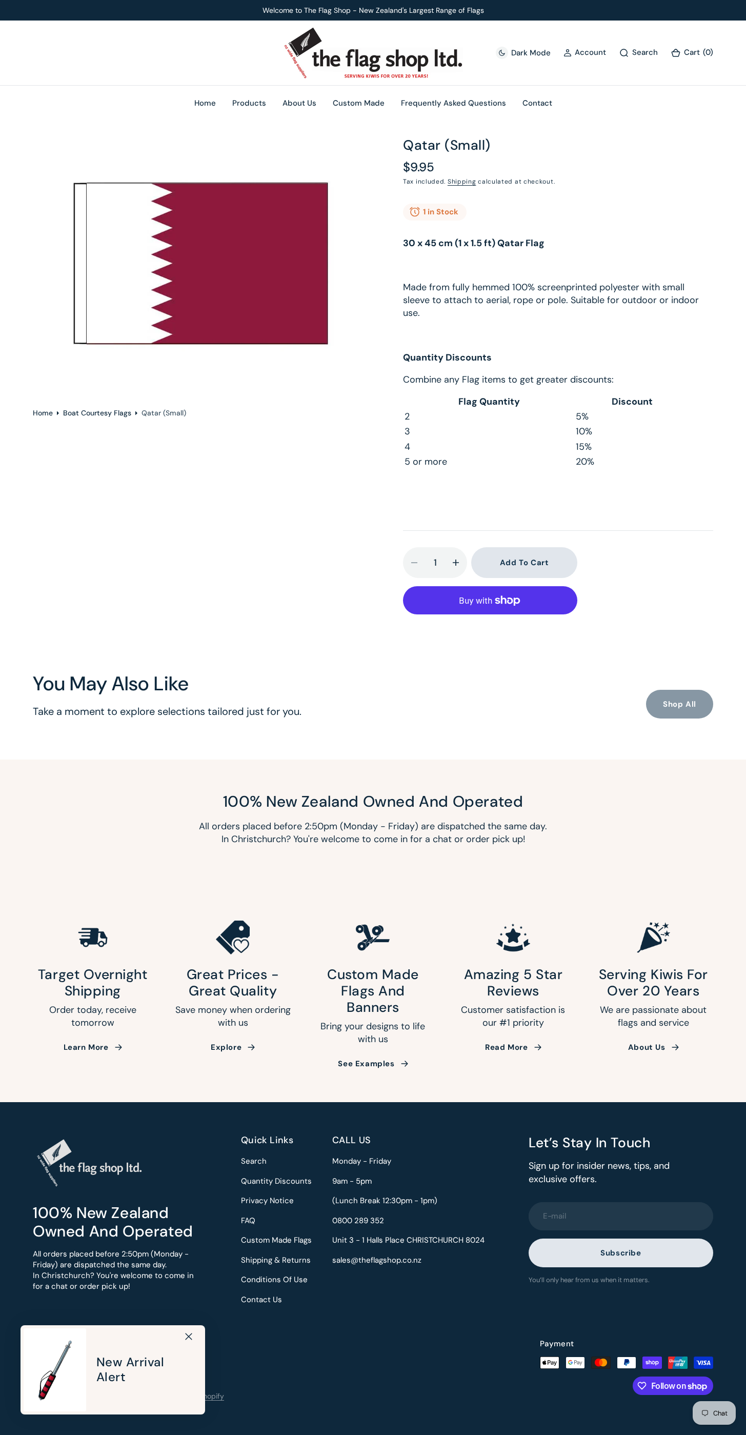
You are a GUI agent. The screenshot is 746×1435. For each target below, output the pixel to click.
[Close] (188, 1336)
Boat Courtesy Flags (97, 412)
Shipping (462, 181)
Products (249, 103)
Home (43, 412)
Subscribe (620, 1253)
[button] (692, 53)
